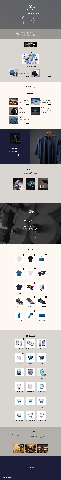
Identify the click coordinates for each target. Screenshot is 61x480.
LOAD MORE (30, 324)
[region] (18, 184)
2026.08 (22, 32)
